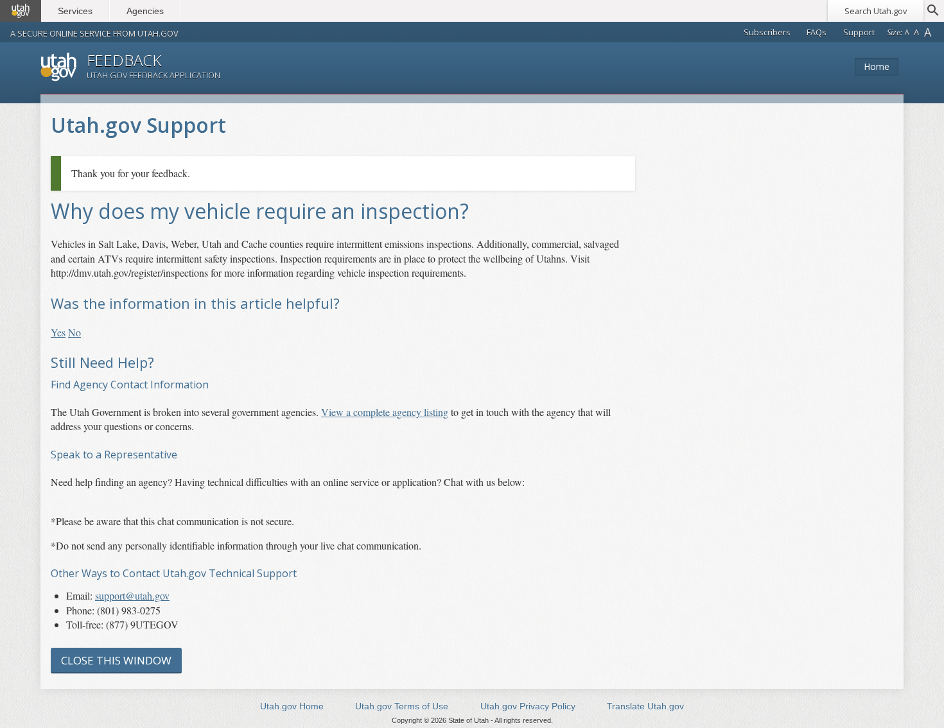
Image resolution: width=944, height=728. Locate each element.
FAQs (816, 32)
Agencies (145, 11)
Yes (58, 332)
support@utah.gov (132, 595)
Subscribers (767, 32)
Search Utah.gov (875, 11)
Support (859, 32)
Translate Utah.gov (645, 706)
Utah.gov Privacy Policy (527, 706)
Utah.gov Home (292, 706)
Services (75, 11)
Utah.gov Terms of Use (401, 706)
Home (876, 66)
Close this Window (116, 660)
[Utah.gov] (20, 11)
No (74, 332)
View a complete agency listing (384, 412)
